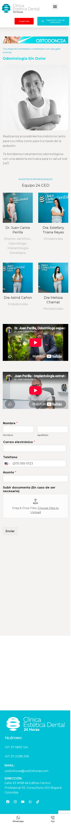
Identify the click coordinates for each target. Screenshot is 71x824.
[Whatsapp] (30, 801)
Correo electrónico (19, 442)
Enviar (10, 531)
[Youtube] (22, 801)
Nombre (10, 423)
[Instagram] (15, 801)
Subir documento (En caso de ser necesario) (29, 489)
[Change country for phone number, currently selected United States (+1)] (7, 464)
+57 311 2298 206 (17, 756)
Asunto (9, 472)
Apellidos (42, 435)
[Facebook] (8, 801)
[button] (55, 6)
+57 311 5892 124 (16, 747)
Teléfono (10, 457)
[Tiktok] (37, 801)
